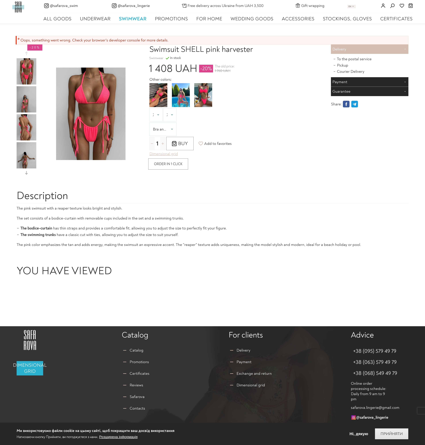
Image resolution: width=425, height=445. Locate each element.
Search (392, 5)
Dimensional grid (30, 368)
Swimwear (133, 19)
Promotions (171, 19)
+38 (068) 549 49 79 (375, 373)
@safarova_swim (64, 5)
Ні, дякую (359, 434)
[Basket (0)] (411, 6)
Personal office (383, 5)
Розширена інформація (118, 437)
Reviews (136, 385)
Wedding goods (252, 19)
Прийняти (392, 433)
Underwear (95, 19)
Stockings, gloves (347, 19)
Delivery (243, 350)
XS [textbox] (153, 114)
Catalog (136, 350)
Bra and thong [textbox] (160, 129)
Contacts (137, 408)
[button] (26, 53)
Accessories (298, 19)
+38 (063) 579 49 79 (375, 362)
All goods (57, 19)
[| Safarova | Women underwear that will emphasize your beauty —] (18, 6)
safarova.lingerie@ (375, 407)
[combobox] (162, 129)
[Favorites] (401, 5)
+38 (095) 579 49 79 (374, 351)
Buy (183, 144)
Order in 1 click (168, 164)
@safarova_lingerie (134, 5)
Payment (244, 361)
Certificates (396, 19)
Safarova (137, 396)
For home (209, 19)
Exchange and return (254, 373)
